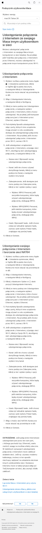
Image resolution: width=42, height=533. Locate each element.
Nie (32, 504)
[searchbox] (21, 23)
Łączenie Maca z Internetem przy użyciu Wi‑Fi (19, 484)
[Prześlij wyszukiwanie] (5, 23)
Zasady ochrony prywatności (10, 525)
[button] (29, 2)
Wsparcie (10, 509)
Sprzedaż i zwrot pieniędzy (9, 527)
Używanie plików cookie (8, 529)
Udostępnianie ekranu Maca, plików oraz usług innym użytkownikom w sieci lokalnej (20, 490)
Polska (3, 519)
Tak (20, 504)
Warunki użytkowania (26, 525)
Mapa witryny (23, 527)
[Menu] (39, 2)
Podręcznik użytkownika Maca (16, 8)
